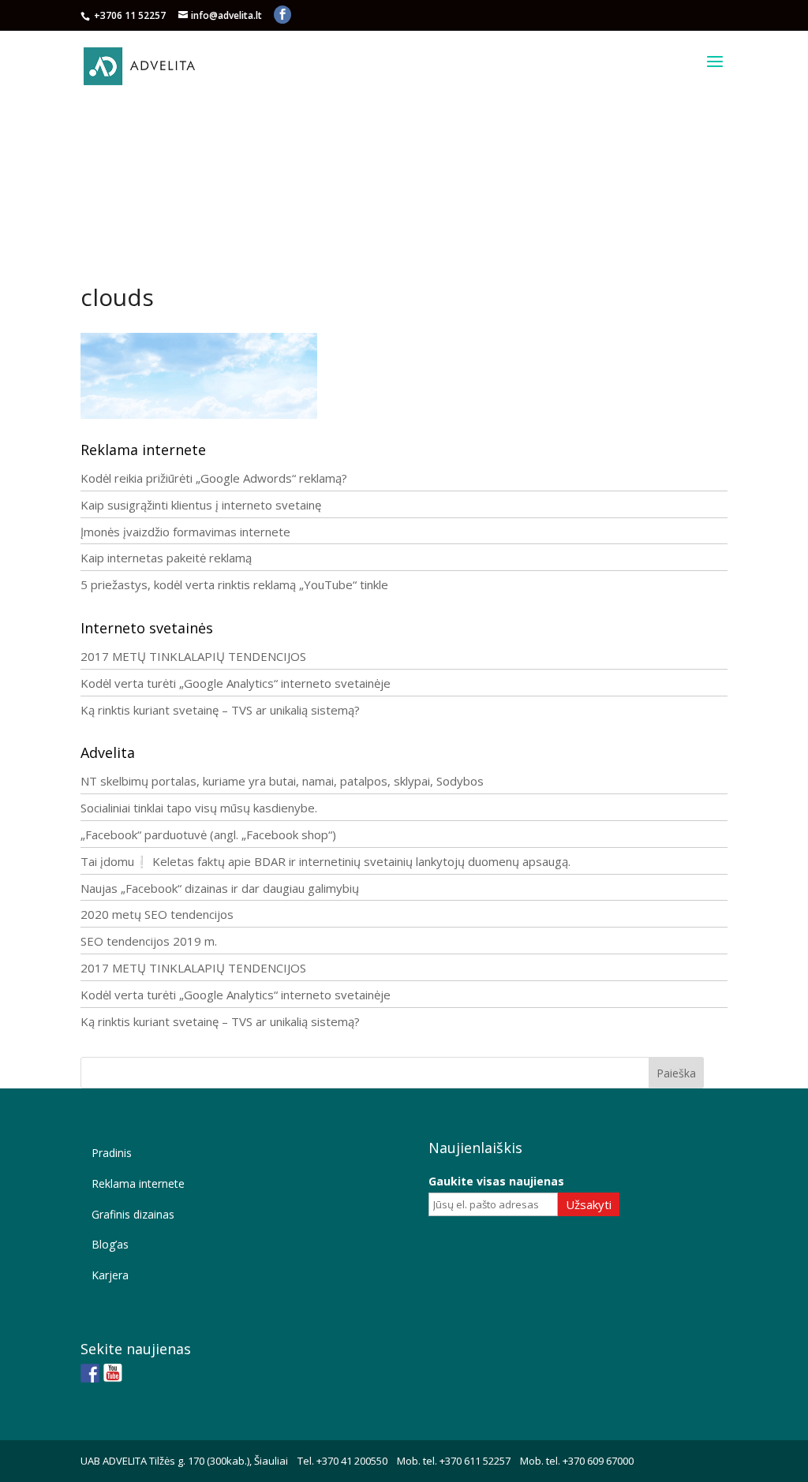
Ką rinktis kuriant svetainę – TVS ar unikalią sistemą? (220, 710)
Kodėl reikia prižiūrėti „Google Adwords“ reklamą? (213, 478)
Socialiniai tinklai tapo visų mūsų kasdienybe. (198, 808)
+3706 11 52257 (131, 15)
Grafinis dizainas (133, 1214)
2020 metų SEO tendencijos (157, 914)
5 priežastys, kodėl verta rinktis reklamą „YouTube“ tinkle (234, 584)
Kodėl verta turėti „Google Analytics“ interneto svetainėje (235, 683)
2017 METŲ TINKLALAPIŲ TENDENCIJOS (193, 656)
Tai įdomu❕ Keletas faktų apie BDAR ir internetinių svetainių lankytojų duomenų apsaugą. (325, 861)
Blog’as (110, 1244)
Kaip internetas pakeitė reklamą (166, 558)
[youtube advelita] (112, 1373)
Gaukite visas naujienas (496, 1181)
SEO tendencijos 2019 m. (148, 941)
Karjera (110, 1274)
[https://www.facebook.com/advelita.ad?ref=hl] (89, 1373)
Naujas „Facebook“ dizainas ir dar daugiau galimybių (219, 888)
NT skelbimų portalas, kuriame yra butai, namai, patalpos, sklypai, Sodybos (282, 781)
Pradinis (112, 1152)
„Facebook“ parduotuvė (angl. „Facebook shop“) (208, 834)
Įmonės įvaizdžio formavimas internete (185, 531)
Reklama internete (138, 1183)
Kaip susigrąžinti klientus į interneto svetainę (200, 505)
